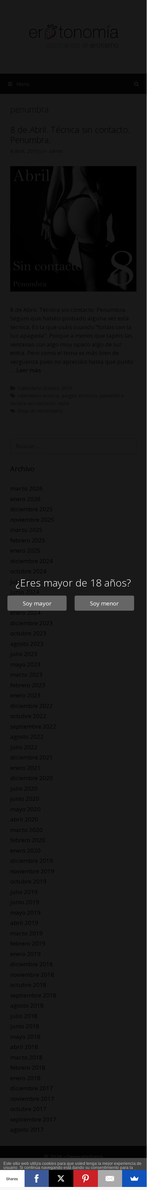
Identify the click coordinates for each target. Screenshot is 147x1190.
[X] (61, 1178)
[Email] (110, 1178)
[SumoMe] (134, 1178)
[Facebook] (37, 1178)
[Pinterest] (85, 1178)
